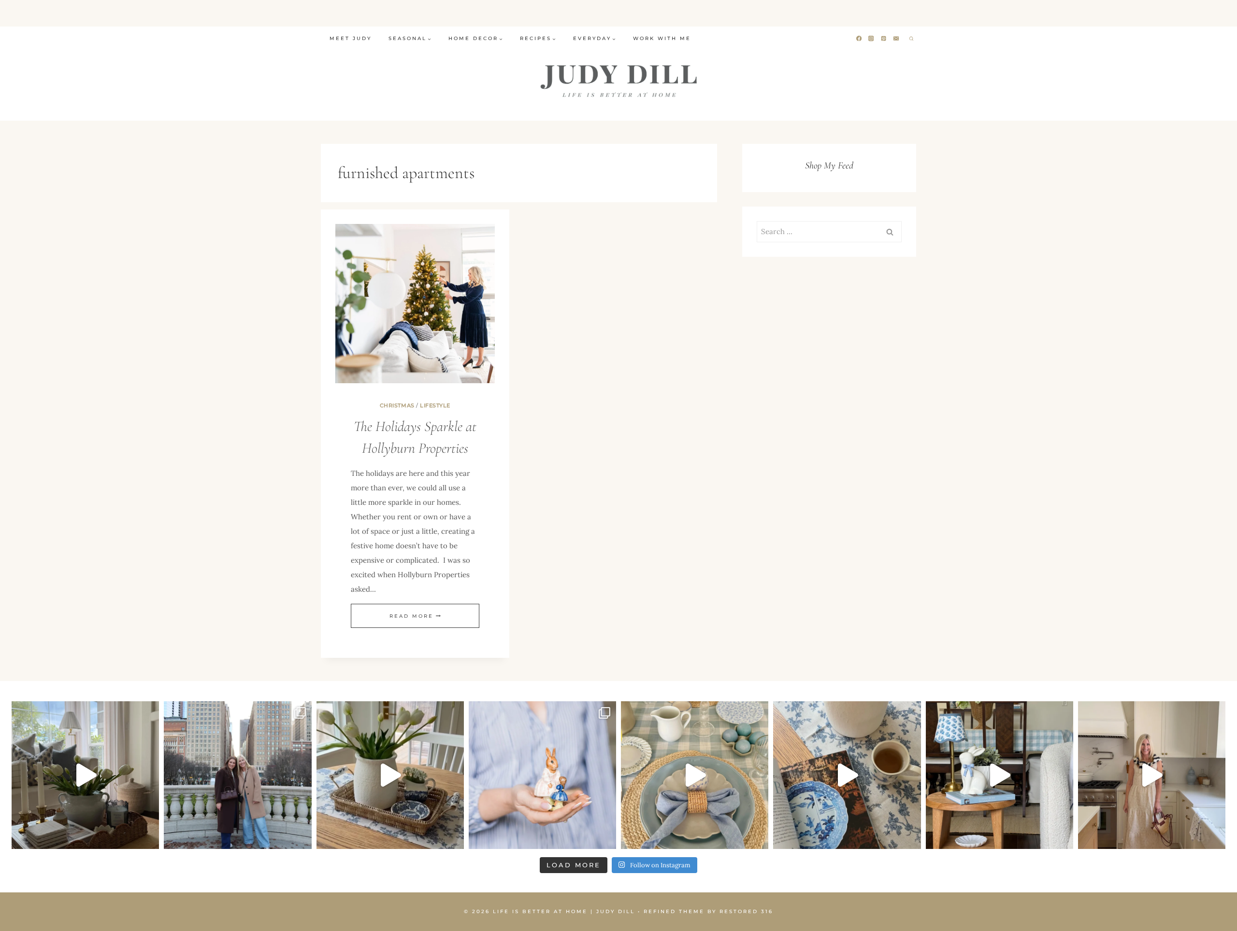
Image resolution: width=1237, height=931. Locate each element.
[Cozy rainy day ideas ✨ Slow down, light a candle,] (847, 774)
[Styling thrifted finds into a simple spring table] (390, 774)
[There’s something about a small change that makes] (999, 774)
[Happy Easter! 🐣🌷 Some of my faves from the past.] (542, 774)
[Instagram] (871, 38)
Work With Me (662, 38)
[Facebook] (858, 38)
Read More (415, 616)
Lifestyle (435, 406)
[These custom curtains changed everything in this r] (85, 774)
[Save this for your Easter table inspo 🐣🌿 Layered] (694, 774)
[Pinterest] (884, 38)
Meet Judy (351, 38)
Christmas (397, 406)
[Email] (896, 38)
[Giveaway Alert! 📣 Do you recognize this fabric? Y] (1151, 774)
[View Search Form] (911, 38)
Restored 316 (746, 911)
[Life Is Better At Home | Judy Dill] (618, 81)
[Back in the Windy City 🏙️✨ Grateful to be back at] (237, 774)
